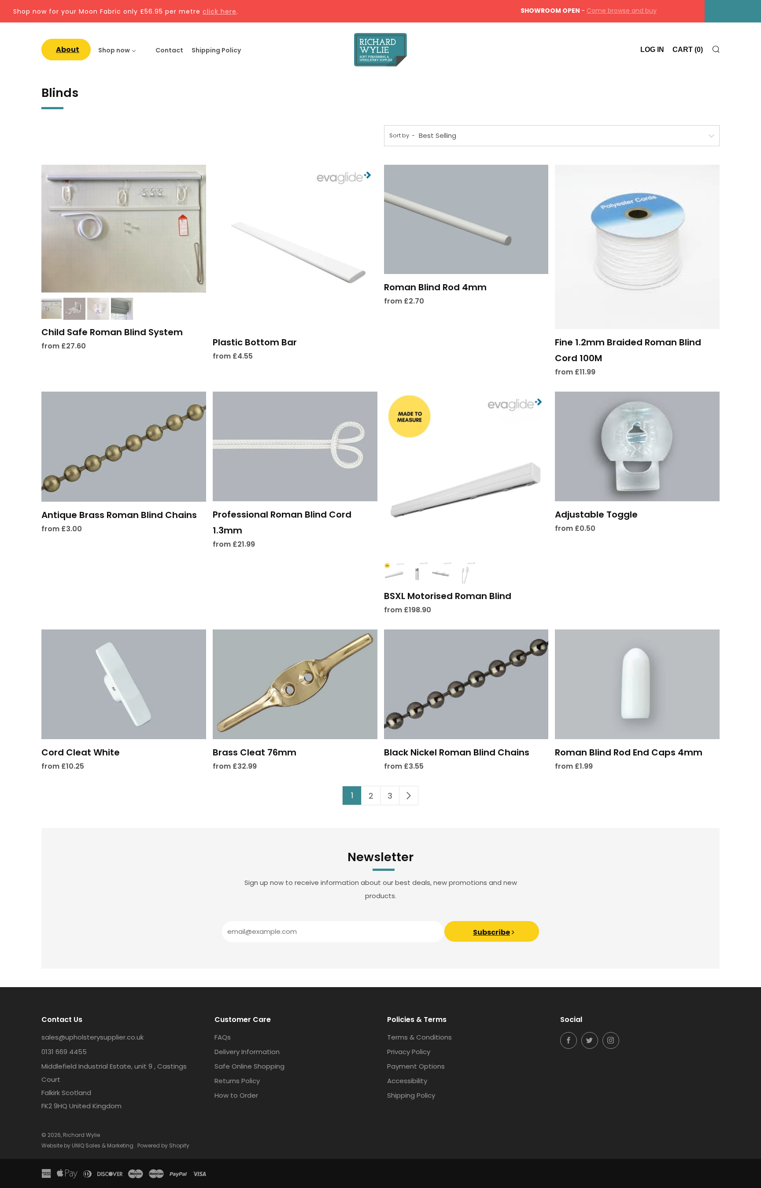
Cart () (687, 49)
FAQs (222, 1037)
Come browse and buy (622, 10)
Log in (652, 49)
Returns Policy (237, 1080)
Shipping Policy (411, 1095)
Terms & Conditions (419, 1037)
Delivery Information (247, 1051)
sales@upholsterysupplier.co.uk (92, 1037)
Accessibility (407, 1080)
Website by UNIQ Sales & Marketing (88, 1145)
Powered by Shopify (163, 1145)
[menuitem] (66, 49)
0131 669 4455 (64, 1051)
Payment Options (416, 1066)
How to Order (236, 1095)
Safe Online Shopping (249, 1066)
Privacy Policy (408, 1051)
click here (219, 11)
